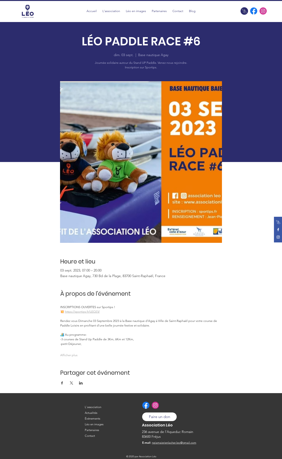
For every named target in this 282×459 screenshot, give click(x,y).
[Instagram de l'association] (263, 11)
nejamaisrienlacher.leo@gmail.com (174, 442)
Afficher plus (69, 355)
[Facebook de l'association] (253, 11)
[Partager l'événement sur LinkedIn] (81, 383)
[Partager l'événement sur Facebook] (62, 383)
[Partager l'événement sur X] (71, 383)
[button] (136, 11)
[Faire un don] (244, 11)
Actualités (91, 413)
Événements (92, 418)
